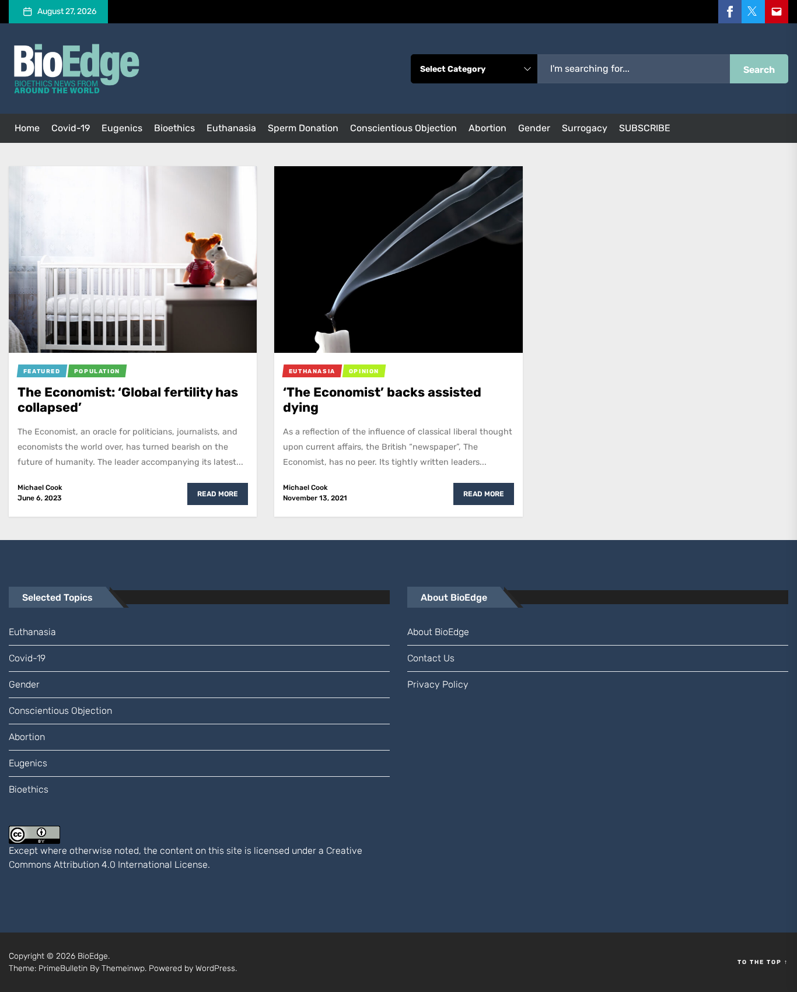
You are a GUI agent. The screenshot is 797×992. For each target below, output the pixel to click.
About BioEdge (438, 631)
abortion (487, 128)
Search (759, 69)
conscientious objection (403, 128)
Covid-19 (70, 128)
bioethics (174, 128)
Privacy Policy (438, 684)
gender (534, 128)
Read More (217, 494)
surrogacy (584, 128)
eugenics (122, 128)
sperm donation (303, 128)
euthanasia (231, 128)
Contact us (431, 658)
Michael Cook (40, 487)
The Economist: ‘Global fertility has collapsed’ (128, 399)
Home (27, 128)
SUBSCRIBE (644, 128)
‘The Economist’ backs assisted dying (382, 399)
